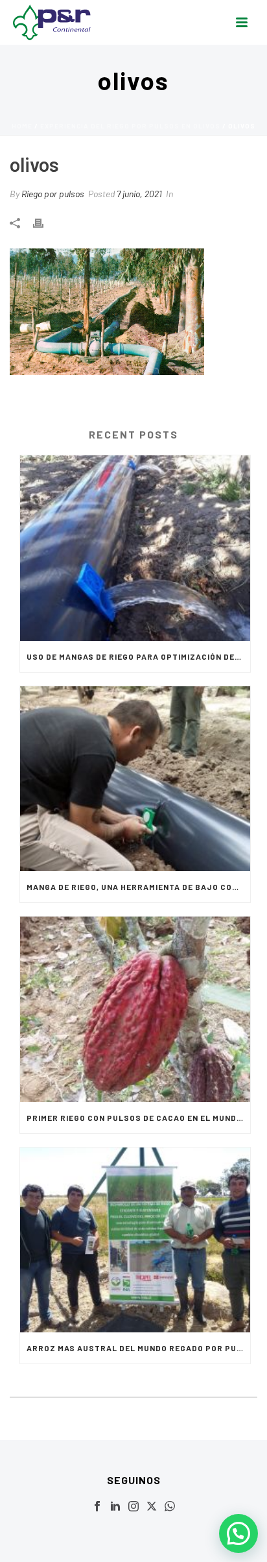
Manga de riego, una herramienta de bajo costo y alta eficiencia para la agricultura (138, 886)
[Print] (44, 221)
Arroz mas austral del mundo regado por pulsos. (138, 1347)
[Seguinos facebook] (97, 1507)
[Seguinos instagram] (133, 1507)
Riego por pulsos (52, 193)
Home (22, 126)
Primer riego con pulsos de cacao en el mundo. (136, 1117)
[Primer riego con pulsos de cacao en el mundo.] (135, 1009)
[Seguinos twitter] (151, 1507)
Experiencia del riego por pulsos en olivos (130, 126)
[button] (238, 1533)
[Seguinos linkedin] (115, 1507)
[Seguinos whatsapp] (170, 1507)
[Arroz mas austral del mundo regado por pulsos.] (135, 1239)
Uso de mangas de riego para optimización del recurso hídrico (138, 656)
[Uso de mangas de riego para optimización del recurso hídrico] (135, 547)
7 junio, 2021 (139, 193)
